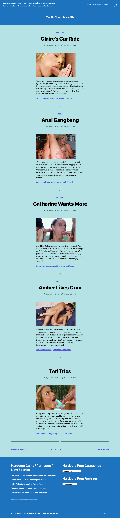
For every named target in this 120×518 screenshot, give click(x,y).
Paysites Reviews (25, 499)
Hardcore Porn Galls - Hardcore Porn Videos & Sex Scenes (29, 3)
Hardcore (60, 32)
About (89, 4)
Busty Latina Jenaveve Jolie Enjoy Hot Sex (28, 480)
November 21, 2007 (70, 378)
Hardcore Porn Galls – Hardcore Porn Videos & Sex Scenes (37, 513)
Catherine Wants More (60, 204)
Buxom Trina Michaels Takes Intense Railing (29, 492)
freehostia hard (12, 499)
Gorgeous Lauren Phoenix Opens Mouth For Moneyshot (33, 475)
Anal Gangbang (60, 120)
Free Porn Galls (28, 499)
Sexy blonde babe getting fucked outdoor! (54, 98)
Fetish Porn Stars (32, 499)
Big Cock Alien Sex (21, 499)
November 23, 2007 (70, 210)
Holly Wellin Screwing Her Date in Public (27, 484)
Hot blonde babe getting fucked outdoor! (54, 433)
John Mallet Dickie (53, 45)
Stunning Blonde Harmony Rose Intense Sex (29, 488)
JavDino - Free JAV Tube (16, 499)
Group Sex (60, 197)
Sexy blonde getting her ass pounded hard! (54, 182)
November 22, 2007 (70, 294)
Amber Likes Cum (60, 287)
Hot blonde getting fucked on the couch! (53, 350)
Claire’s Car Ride (60, 39)
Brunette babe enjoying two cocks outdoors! (55, 266)
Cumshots (55, 365)
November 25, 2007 (70, 45)
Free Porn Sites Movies (100, 4)
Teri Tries (60, 371)
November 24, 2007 (70, 126)
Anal (60, 113)
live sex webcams (35, 499)
